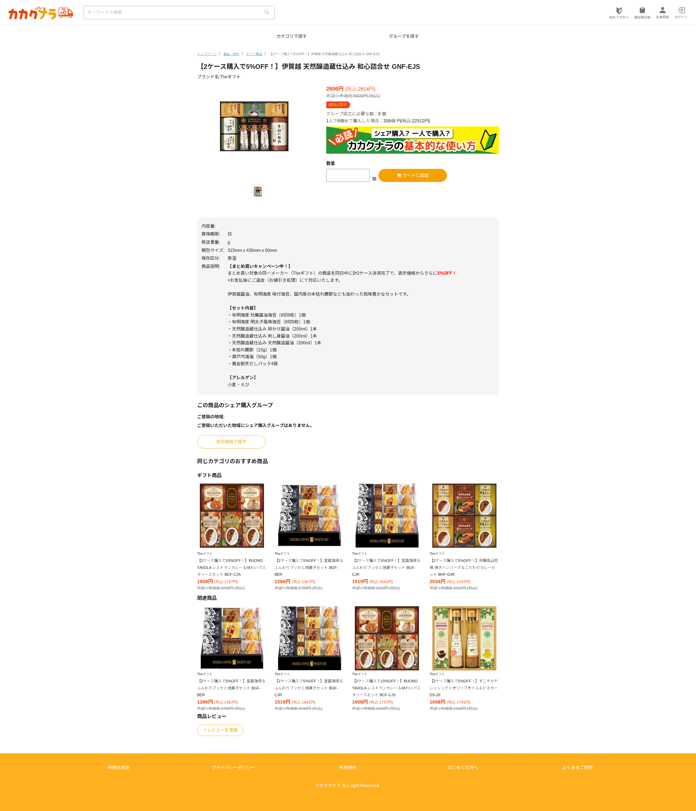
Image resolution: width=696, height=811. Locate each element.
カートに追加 (414, 175)
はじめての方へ (463, 767)
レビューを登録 (222, 730)
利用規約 (348, 767)
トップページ (207, 54)
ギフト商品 (254, 54)
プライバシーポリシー (233, 767)
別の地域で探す (231, 441)
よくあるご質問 (577, 767)
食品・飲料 (231, 54)
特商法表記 (118, 767)
